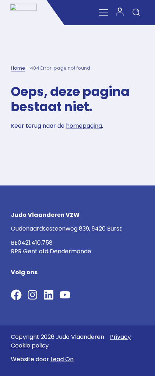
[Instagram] (32, 294)
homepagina (84, 126)
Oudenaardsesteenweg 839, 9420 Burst (66, 228)
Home (18, 68)
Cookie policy (30, 345)
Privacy (120, 337)
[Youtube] (64, 294)
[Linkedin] (48, 294)
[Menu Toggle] (103, 13)
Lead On (62, 359)
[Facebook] (16, 294)
